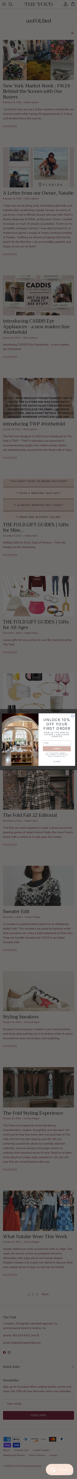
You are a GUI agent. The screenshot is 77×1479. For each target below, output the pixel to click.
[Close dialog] (72, 715)
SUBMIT (57, 749)
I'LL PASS (57, 762)
